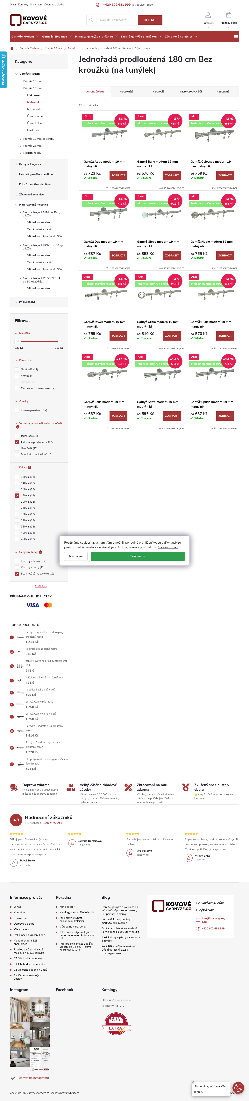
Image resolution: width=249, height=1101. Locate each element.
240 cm (27, 508)
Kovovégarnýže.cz (33, 410)
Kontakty (23, 4)
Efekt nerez (34, 95)
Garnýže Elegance (30, 164)
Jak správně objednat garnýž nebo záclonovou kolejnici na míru (77, 935)
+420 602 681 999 (213, 928)
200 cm (27, 502)
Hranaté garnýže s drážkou (36, 174)
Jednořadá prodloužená (36, 442)
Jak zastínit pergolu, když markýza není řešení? (117, 921)
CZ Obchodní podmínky (28, 958)
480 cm (27, 539)
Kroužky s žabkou (33, 561)
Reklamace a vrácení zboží (30, 935)
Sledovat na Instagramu (33, 1078)
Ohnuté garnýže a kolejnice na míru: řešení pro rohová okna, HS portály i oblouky (120, 910)
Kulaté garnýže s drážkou (35, 184)
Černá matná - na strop (41, 229)
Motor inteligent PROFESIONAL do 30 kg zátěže (42, 279)
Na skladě (29, 369)
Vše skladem (21, 929)
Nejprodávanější (191, 91)
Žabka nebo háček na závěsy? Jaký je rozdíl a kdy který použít (120, 930)
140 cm (27, 483)
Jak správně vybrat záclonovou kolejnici (72, 919)
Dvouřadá (29, 448)
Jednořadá (29, 436)
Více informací (168, 547)
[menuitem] (25, 37)
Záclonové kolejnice (31, 194)
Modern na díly (32, 153)
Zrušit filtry (41, 586)
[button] (238, 1088)
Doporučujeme (94, 91)
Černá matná (35, 116)
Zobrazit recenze (52, 823)
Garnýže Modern (29, 74)
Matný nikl (33, 102)
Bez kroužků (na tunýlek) (37, 573)
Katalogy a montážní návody (77, 912)
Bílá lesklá (33, 130)
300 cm (27, 514)
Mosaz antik (34, 109)
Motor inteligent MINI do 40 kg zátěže (41, 213)
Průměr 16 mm (32, 81)
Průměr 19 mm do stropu (38, 139)
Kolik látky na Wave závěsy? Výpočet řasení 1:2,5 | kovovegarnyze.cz (118, 949)
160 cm (27, 489)
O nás (13, 4)
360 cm (27, 526)
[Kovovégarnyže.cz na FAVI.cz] (116, 1024)
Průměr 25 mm (32, 146)
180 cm (27, 495)
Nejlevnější (127, 91)
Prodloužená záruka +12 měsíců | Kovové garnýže (29, 951)
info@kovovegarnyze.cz (214, 920)
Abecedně (223, 91)
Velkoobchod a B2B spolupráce (26, 942)
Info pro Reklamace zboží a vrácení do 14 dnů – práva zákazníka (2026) (76, 947)
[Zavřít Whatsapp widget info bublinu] (193, 1082)
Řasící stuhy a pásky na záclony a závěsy (121, 939)
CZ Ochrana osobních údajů (30, 970)
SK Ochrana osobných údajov (27, 977)
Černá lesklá (34, 123)
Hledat (150, 20)
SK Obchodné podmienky (29, 964)
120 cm (27, 477)
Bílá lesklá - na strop (39, 222)
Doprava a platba (54, 4)
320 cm (27, 520)
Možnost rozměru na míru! (37, 388)
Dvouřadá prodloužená (36, 454)
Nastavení (76, 556)
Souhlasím (137, 556)
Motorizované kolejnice (33, 205)
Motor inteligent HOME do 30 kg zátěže (43, 246)
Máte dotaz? (67, 906)
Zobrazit (118, 175)
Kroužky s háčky (32, 567)
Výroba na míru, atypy (73, 926)
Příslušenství (27, 302)
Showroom (36, 4)
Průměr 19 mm (32, 88)
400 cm (27, 533)
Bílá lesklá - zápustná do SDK (44, 236)
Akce (26, 375)
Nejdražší (159, 91)
